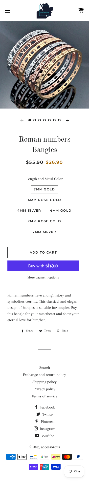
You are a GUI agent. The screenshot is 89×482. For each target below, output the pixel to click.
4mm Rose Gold (44, 200)
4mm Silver (29, 210)
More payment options (43, 277)
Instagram (47, 428)
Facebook (47, 407)
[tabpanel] (44, 64)
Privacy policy (44, 389)
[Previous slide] (21, 120)
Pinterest (47, 421)
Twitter (47, 414)
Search (44, 367)
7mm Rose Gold (44, 221)
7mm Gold (44, 189)
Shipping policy (44, 382)
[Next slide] (67, 120)
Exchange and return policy (44, 374)
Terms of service (44, 396)
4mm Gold (60, 210)
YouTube (47, 436)
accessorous (50, 447)
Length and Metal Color (44, 179)
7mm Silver (44, 232)
